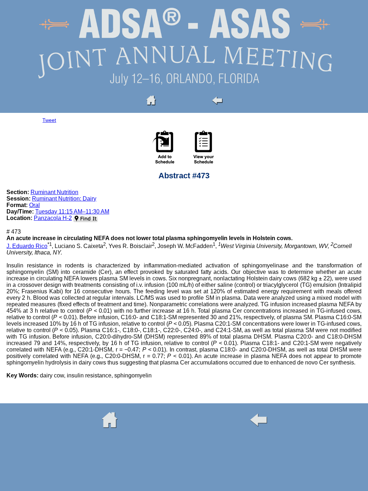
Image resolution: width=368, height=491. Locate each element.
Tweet (49, 120)
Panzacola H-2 (53, 218)
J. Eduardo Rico (26, 246)
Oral (34, 205)
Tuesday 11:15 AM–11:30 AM (72, 211)
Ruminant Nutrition (54, 192)
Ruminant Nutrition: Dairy (64, 199)
